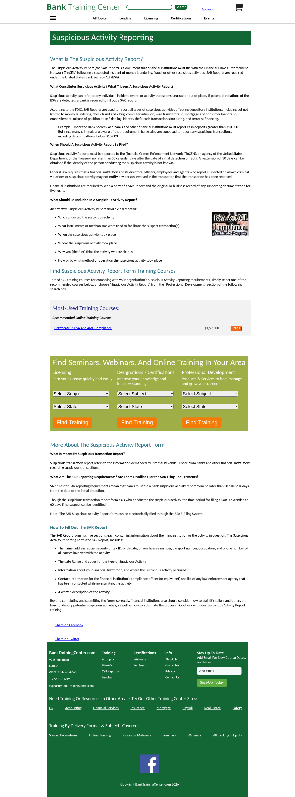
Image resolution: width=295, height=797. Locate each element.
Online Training (100, 735)
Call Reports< (110, 671)
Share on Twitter (67, 639)
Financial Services (106, 708)
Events (209, 18)
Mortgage (164, 708)
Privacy (170, 671)
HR (51, 708)
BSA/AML (108, 665)
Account (208, 9)
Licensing (151, 18)
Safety (237, 708)
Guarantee (172, 665)
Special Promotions (63, 735)
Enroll (236, 328)
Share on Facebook (69, 625)
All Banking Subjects (227, 735)
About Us (171, 659)
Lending (125, 18)
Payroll (188, 708)
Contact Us (172, 677)
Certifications (181, 18)
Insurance (137, 708)
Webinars (140, 659)
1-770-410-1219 (59, 679)
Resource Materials (137, 735)
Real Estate (212, 708)
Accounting (73, 708)
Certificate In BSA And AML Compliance (83, 328)
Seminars (140, 665)
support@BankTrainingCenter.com (71, 686)
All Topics (100, 18)
